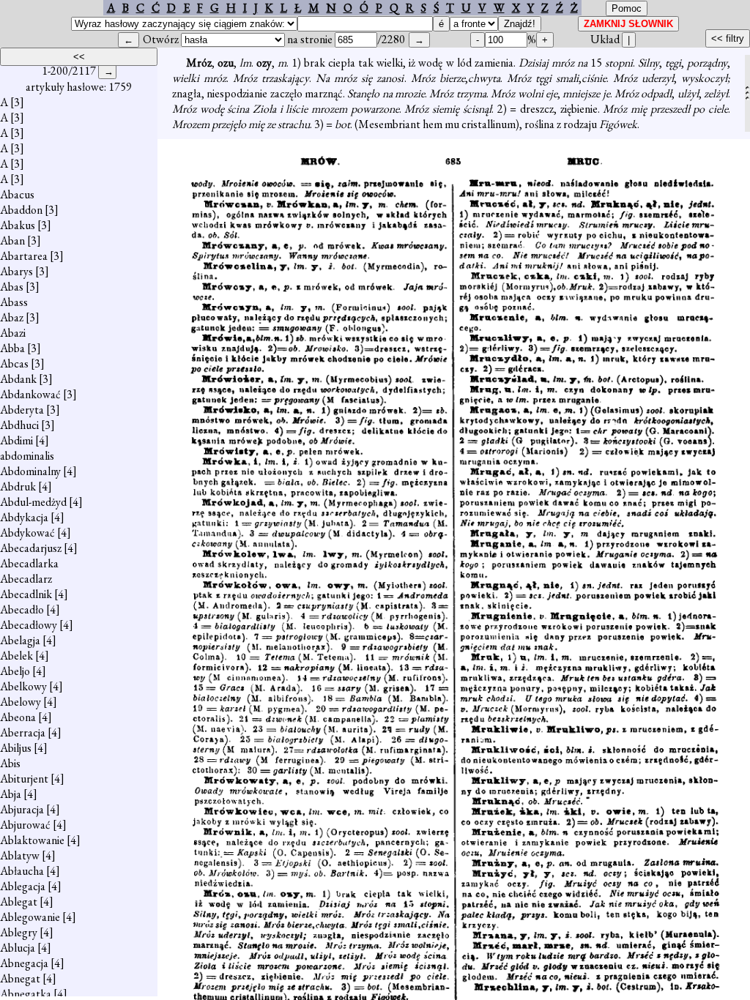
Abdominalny (30, 471)
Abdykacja (24, 517)
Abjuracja (22, 809)
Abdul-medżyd (33, 502)
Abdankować (30, 394)
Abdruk (18, 486)
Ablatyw (20, 855)
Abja (10, 794)
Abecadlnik (26, 594)
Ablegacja (22, 886)
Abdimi (16, 440)
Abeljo (15, 671)
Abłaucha (22, 870)
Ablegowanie (30, 917)
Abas (11, 286)
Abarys (16, 271)
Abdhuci (19, 425)
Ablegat (18, 901)
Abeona (18, 717)
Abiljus (15, 747)
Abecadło (22, 609)
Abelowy (20, 701)
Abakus (17, 225)
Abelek (16, 655)
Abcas (14, 363)
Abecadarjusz (31, 548)
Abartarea (24, 256)
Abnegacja (24, 963)
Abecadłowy (28, 625)
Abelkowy (23, 686)
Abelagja (20, 640)
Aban (12, 240)
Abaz (11, 317)
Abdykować (27, 532)
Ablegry (18, 932)
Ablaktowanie (32, 840)
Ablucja (17, 947)
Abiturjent (24, 778)
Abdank (18, 379)
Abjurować (25, 824)
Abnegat (20, 978)
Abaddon (21, 209)
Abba (12, 348)
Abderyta (22, 409)
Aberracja (22, 732)
